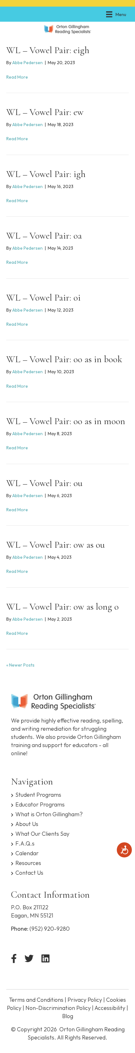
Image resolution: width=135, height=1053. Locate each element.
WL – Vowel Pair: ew (45, 112)
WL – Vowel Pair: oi (43, 297)
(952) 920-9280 (50, 928)
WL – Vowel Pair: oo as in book (64, 359)
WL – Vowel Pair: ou (44, 483)
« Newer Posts (20, 665)
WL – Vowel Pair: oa (44, 235)
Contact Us (29, 872)
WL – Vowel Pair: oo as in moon (65, 421)
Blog (67, 1016)
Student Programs (38, 794)
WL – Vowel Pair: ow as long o (62, 606)
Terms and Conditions (36, 999)
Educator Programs (40, 804)
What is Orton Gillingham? (49, 814)
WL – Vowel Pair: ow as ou (55, 545)
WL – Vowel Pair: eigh (47, 50)
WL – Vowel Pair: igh (46, 174)
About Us (26, 823)
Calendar (27, 853)
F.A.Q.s (25, 843)
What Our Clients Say (42, 833)
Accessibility (109, 1007)
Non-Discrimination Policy (58, 1007)
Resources (28, 862)
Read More (17, 77)
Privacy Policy (85, 999)
